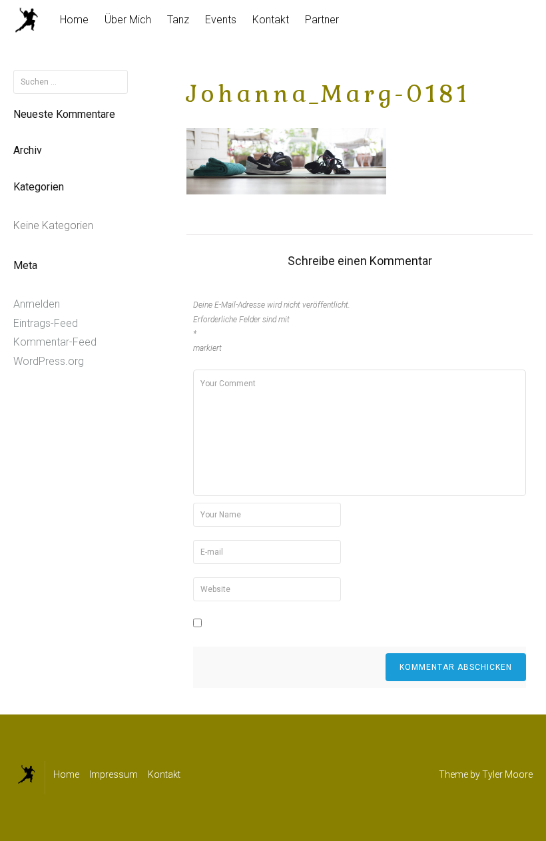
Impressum (113, 774)
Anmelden (36, 304)
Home (74, 19)
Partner (322, 19)
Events (220, 19)
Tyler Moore (507, 774)
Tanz (178, 19)
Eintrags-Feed (45, 323)
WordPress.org (48, 361)
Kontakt (270, 19)
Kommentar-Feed (55, 342)
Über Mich (128, 19)
